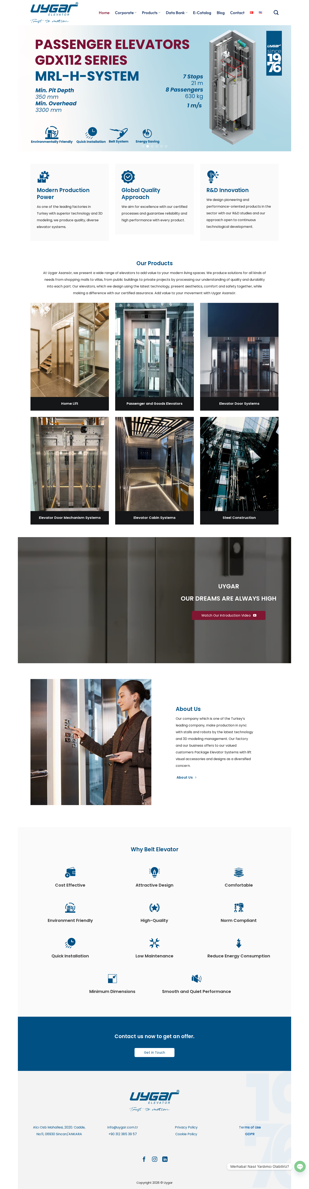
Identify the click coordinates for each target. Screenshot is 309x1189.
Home (104, 12)
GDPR (250, 1134)
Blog (221, 12)
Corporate (124, 12)
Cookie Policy (186, 1134)
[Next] (280, 88)
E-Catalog (202, 12)
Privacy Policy (186, 1127)
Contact (237, 12)
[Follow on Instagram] (154, 1160)
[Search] (276, 12)
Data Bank (175, 12)
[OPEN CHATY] (300, 1166)
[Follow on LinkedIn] (165, 1160)
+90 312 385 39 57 (122, 1134)
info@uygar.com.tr (122, 1127)
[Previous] (28, 88)
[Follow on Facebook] (144, 1160)
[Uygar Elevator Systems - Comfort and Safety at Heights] (55, 12)
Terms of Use (250, 1127)
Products (149, 12)
